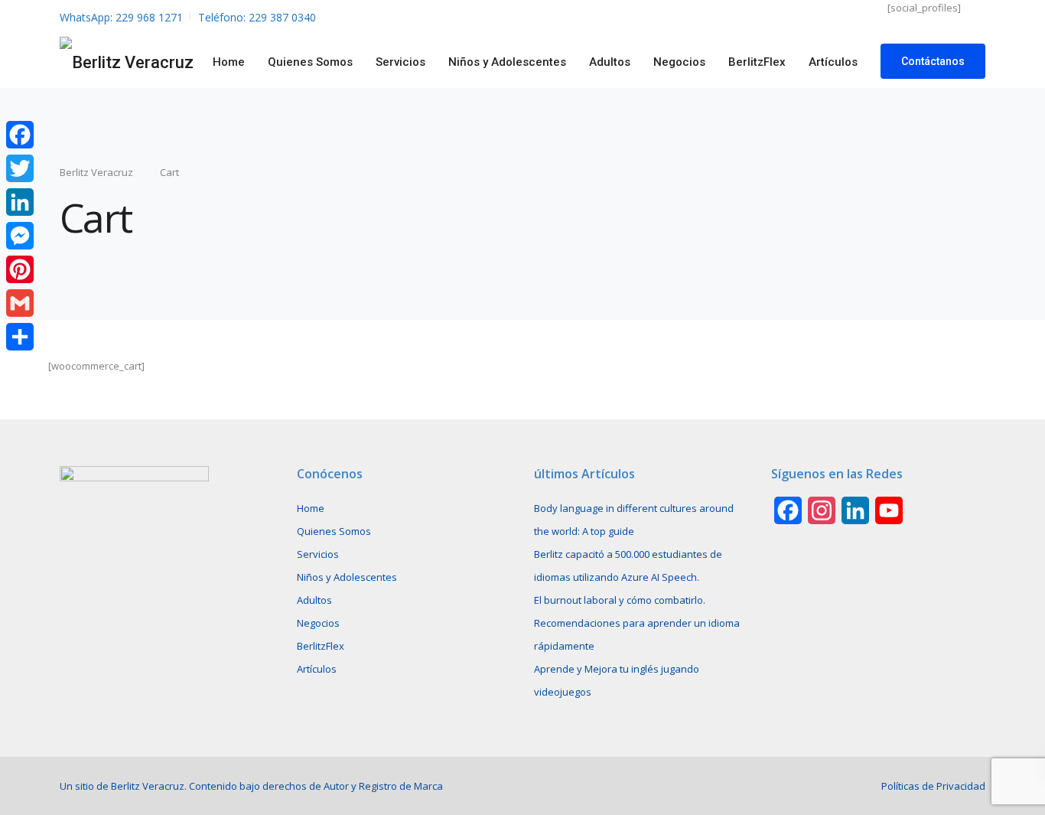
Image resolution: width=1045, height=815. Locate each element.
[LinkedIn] (20, 202)
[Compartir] (20, 337)
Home (229, 62)
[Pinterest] (20, 269)
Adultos (609, 62)
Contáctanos (933, 61)
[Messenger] (20, 236)
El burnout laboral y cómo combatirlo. (619, 600)
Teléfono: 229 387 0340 (257, 17)
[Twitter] (20, 168)
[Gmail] (20, 303)
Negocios (679, 62)
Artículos (833, 62)
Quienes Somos (310, 62)
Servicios (400, 62)
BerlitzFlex (757, 62)
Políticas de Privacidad (933, 786)
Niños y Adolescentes (507, 62)
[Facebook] (20, 135)
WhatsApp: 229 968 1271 (121, 17)
